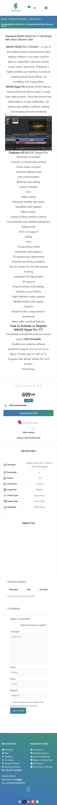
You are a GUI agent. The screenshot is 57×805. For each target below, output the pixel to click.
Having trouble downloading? (28, 438)
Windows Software (17, 18)
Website (14, 690)
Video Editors (35, 18)
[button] (46, 8)
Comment (14, 631)
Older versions (28, 432)
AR (32, 7)
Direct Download (18, 405)
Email (12, 678)
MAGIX (39, 489)
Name (13, 667)
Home (4, 18)
